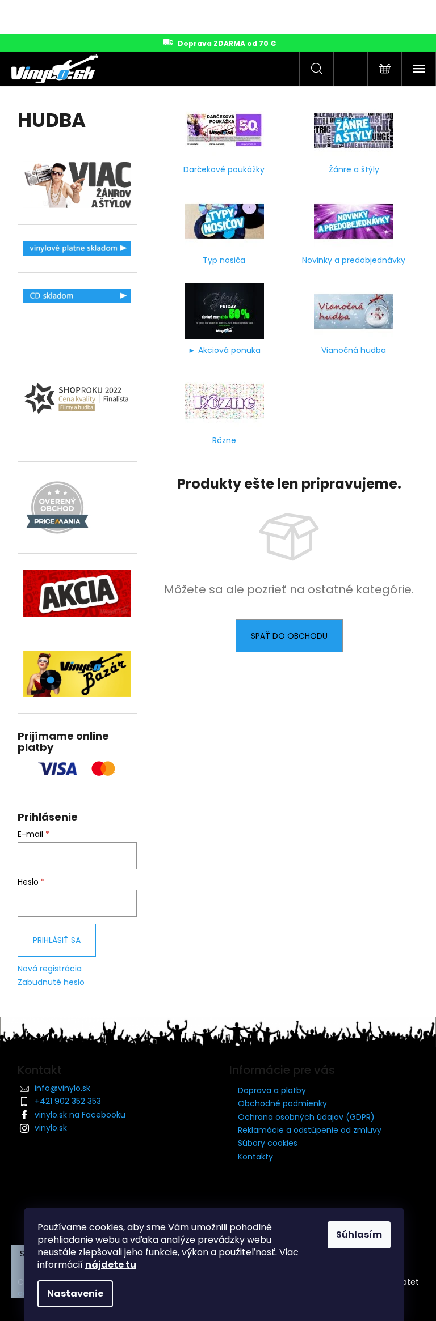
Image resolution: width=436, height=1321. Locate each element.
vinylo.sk (51, 1127)
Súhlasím (359, 1234)
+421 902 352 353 (68, 1101)
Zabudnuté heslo (51, 982)
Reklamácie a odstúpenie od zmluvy (310, 1130)
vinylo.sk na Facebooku (80, 1114)
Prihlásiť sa (57, 940)
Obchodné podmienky (282, 1103)
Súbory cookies (267, 1143)
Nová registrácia (50, 968)
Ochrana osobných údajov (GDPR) (306, 1117)
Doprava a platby (272, 1090)
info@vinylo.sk (62, 1088)
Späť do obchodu (289, 636)
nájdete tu (110, 1264)
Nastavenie (75, 1293)
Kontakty (255, 1156)
